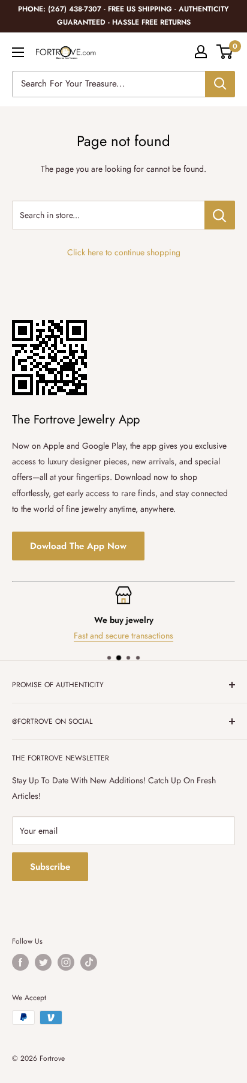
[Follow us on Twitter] (43, 962)
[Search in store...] (219, 215)
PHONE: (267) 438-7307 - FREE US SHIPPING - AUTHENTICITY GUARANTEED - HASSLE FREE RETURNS (123, 16)
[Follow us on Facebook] (20, 962)
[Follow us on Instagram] (66, 962)
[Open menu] (18, 52)
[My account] (201, 51)
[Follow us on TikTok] (88, 962)
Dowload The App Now (78, 546)
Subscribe (50, 866)
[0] (225, 51)
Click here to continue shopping (123, 252)
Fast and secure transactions (123, 635)
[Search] (220, 84)
